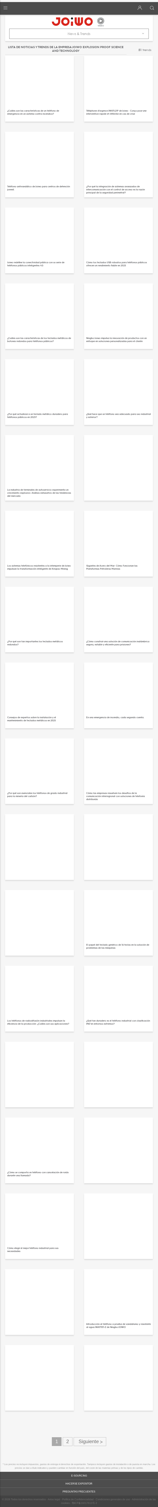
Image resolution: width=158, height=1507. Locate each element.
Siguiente (90, 1442)
